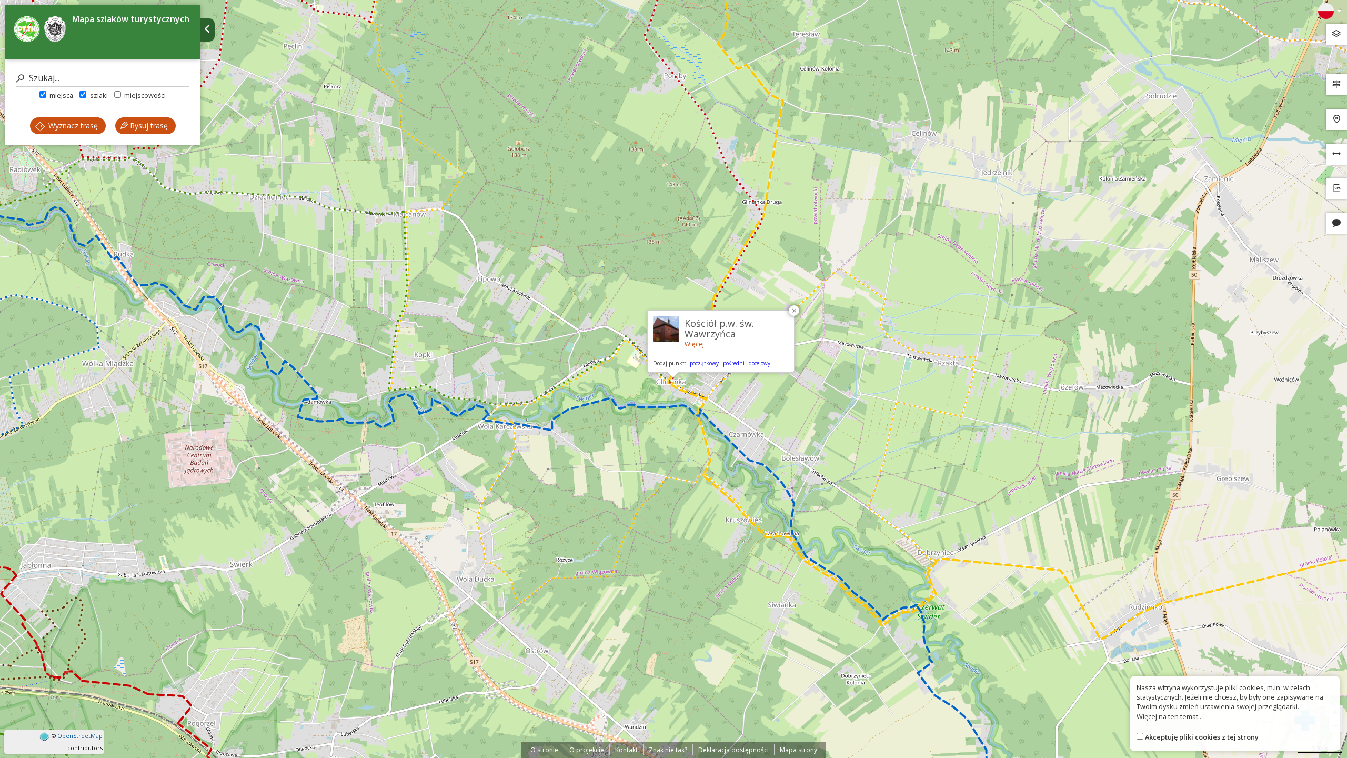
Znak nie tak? (668, 749)
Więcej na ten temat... (1170, 716)
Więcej (694, 344)
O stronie (544, 749)
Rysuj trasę (148, 126)
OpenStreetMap (80, 736)
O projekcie (586, 749)
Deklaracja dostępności (733, 749)
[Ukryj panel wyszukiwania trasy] (207, 30)
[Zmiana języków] (1329, 11)
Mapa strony (798, 749)
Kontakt (626, 749)
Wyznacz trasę (72, 126)
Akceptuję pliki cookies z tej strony (1202, 737)
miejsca (60, 95)
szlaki (97, 95)
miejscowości (144, 95)
